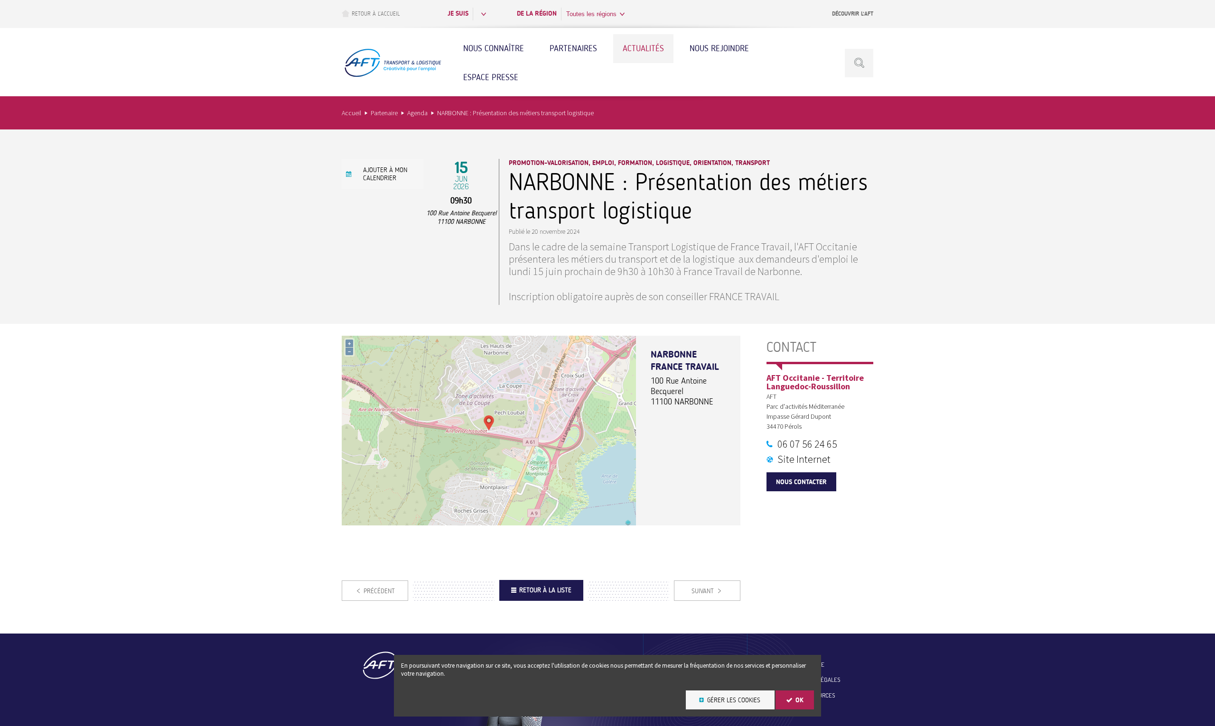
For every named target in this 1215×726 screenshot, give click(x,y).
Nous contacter (801, 482)
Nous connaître (493, 48)
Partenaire (384, 113)
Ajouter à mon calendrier (385, 174)
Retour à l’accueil (376, 13)
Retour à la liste (545, 590)
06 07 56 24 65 (807, 443)
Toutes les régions (591, 14)
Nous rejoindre (719, 48)
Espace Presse (490, 77)
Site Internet (804, 459)
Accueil (351, 113)
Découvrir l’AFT (852, 13)
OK (799, 700)
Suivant (703, 591)
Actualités (643, 48)
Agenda (417, 113)
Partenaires (573, 48)
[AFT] (392, 76)
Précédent (379, 591)
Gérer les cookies (733, 700)
